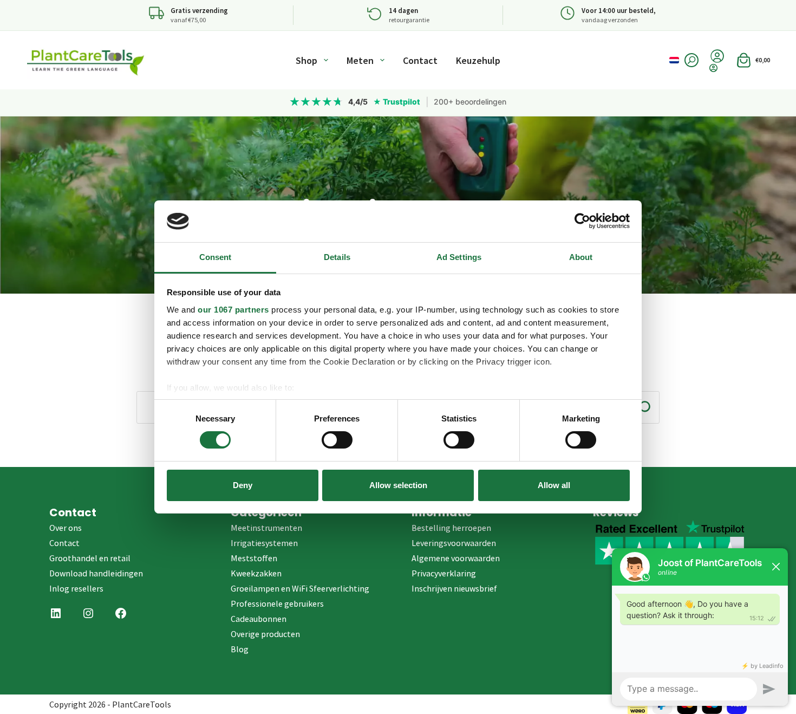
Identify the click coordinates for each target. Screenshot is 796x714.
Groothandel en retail (90, 558)
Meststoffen (254, 558)
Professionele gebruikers (277, 603)
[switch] (337, 440)
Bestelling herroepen (451, 527)
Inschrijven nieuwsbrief (454, 588)
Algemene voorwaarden (456, 558)
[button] (674, 60)
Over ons (65, 527)
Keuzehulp (478, 60)
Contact (420, 60)
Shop (306, 60)
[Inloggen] (717, 68)
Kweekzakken (256, 573)
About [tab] (581, 257)
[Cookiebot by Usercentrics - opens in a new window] (582, 221)
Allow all (554, 485)
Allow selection (398, 485)
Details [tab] (337, 257)
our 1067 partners (233, 309)
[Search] (644, 407)
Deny (242, 485)
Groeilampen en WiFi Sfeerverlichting (300, 588)
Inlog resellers (76, 588)
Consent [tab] (215, 257)
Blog (240, 649)
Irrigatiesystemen (264, 542)
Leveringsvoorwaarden (454, 542)
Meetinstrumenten (266, 527)
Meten (360, 60)
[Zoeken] (691, 60)
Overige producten (265, 633)
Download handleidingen (96, 573)
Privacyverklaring (444, 573)
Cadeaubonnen (258, 618)
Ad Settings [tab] (458, 257)
